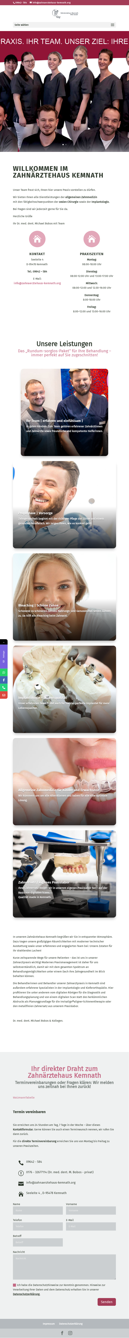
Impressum (49, 1323)
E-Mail (70, 1220)
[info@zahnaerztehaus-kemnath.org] (4, 695)
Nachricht (19, 1252)
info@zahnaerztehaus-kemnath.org (37, 283)
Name (16, 1204)
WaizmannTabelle (24, 1097)
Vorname (71, 1204)
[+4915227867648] (4, 672)
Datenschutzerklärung (70, 1323)
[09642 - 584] (4, 687)
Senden (107, 1302)
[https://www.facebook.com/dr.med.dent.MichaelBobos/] (4, 680)
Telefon (17, 1220)
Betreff (17, 1236)
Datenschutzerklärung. (26, 1294)
